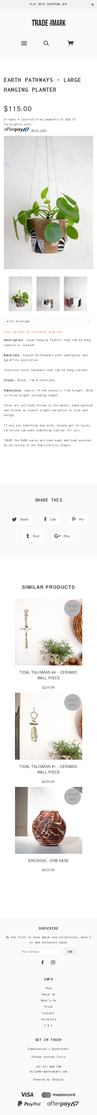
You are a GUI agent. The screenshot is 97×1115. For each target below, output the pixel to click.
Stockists (48, 1019)
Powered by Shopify (48, 1079)
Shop (48, 988)
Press (48, 1006)
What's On (48, 1000)
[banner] (49, 22)
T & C (48, 1025)
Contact (48, 1013)
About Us (48, 994)
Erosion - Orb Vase (48, 860)
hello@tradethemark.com (48, 1071)
